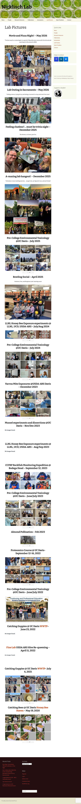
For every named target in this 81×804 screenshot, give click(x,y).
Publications (31, 20)
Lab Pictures (50, 20)
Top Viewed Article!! (7, 781)
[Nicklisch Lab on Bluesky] (66, 59)
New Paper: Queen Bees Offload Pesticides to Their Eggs (9, 766)
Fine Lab (11, 647)
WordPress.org (25, 783)
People (9, 20)
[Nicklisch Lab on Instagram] (56, 59)
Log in (23, 776)
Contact (69, 20)
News (3, 20)
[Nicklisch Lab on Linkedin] (61, 59)
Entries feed (25, 778)
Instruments (40, 20)
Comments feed (26, 781)
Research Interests (19, 20)
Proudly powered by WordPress (9, 800)
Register (24, 774)
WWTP (43, 626)
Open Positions (60, 20)
